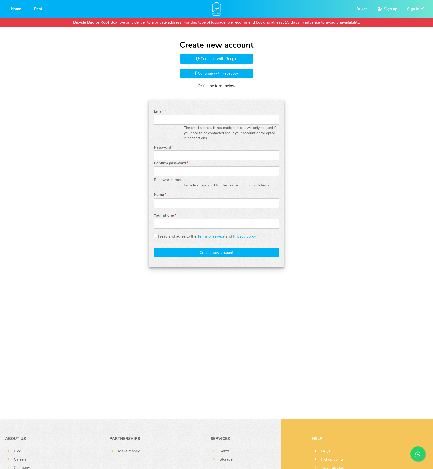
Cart (364, 9)
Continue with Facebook (218, 73)
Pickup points (332, 459)
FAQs (325, 451)
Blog (17, 451)
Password (162, 147)
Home (16, 8)
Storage (226, 459)
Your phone (164, 215)
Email (158, 111)
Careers (20, 459)
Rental (225, 451)
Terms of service (211, 236)
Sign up (390, 8)
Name (159, 194)
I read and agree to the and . (207, 236)
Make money (129, 451)
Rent (38, 8)
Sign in (413, 8)
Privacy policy (244, 236)
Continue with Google (218, 58)
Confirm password (170, 163)
